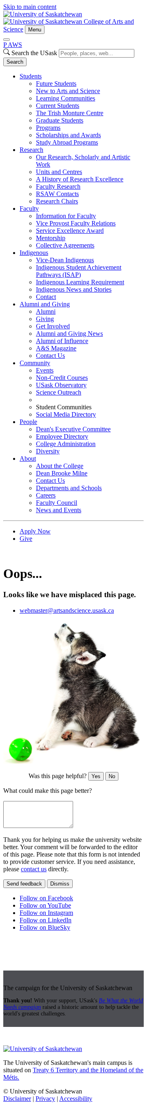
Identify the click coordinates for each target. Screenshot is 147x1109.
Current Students (57, 105)
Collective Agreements (65, 245)
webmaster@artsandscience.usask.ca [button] (67, 610)
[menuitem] (82, 109)
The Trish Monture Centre (69, 112)
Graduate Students (59, 120)
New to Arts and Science (68, 90)
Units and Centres (59, 171)
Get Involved (53, 326)
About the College (59, 465)
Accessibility (75, 1098)
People (28, 421)
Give (26, 538)
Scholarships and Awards (68, 135)
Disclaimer (17, 1098)
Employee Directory (62, 436)
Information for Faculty (66, 215)
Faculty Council (56, 502)
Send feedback (24, 884)
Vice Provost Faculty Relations (76, 223)
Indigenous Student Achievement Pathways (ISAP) (78, 271)
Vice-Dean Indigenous (65, 260)
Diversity (48, 451)
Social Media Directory (66, 414)
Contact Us (50, 355)
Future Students (56, 83)
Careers (46, 495)
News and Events (58, 510)
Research (31, 149)
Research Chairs (57, 201)
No (112, 776)
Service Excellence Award (70, 230)
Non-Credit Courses (62, 377)
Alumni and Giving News (69, 333)
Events (44, 370)
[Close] (6, 39)
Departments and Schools (69, 487)
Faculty (29, 208)
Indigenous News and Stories (73, 289)
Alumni (46, 311)
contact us (34, 869)
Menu (34, 30)
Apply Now (35, 531)
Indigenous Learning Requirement (80, 282)
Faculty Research (58, 186)
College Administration (66, 443)
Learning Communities (65, 98)
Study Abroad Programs (67, 142)
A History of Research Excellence (79, 179)
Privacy (45, 1098)
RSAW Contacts (57, 193)
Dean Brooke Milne (61, 473)
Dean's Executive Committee (73, 429)
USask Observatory (61, 385)
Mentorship (50, 237)
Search (15, 62)
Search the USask (34, 52)
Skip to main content (29, 6)
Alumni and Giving (45, 304)
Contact (46, 296)
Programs (48, 127)
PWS (12, 44)
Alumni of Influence (62, 340)
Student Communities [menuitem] (63, 407)
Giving (45, 318)
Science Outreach (58, 392)
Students (31, 76)
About (28, 458)
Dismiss (59, 884)
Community (35, 362)
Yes (95, 776)
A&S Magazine (56, 348)
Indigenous (34, 252)
